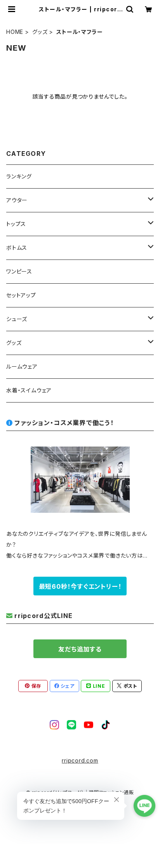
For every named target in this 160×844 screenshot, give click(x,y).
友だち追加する (80, 649)
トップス (16, 224)
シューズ (16, 319)
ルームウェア (22, 366)
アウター (17, 200)
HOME (14, 31)
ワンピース (19, 271)
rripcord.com (80, 760)
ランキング (19, 176)
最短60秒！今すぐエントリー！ (80, 586)
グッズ (39, 31)
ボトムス (16, 247)
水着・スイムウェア (29, 390)
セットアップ (21, 295)
